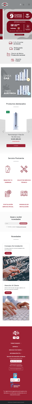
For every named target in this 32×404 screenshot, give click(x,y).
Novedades (16, 236)
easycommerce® (21, 402)
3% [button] (8, 112)
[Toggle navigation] (29, 4)
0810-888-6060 (16, 361)
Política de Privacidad (21, 226)
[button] (16, 23)
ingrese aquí (19, 365)
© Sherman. (10, 402)
